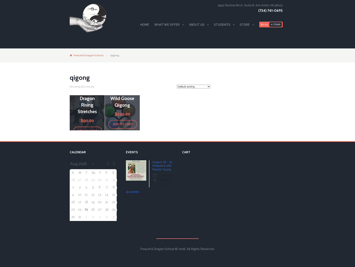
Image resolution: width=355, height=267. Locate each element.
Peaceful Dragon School (89, 55)
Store (245, 24)
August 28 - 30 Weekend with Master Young (162, 165)
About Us (196, 24)
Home (144, 24)
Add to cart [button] (123, 124)
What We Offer (167, 24)
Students (222, 24)
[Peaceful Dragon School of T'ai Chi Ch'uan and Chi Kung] (88, 18)
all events (132, 192)
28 (107, 209)
